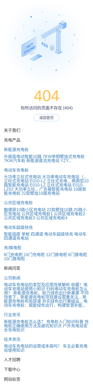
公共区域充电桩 (18, 203)
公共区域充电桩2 (69, 214)
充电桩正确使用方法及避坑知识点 (46, 324)
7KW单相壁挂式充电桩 (64, 156)
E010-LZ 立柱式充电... (50, 181)
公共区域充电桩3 (19, 218)
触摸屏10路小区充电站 (25, 210)
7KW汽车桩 (14, 160)
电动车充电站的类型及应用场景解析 (37, 285)
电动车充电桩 (16, 170)
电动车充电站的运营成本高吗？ (33, 346)
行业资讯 (12, 315)
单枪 (25, 234)
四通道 (37, 234)
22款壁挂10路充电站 (40, 193)
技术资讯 (12, 339)
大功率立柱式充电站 (22, 177)
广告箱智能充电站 (55, 189)
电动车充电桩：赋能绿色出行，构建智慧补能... (46, 303)
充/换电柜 (12, 248)
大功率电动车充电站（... (64, 177)
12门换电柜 (56, 254)
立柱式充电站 (16, 181)
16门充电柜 (34, 254)
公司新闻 (12, 278)
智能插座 (12, 234)
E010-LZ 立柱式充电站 (51, 185)
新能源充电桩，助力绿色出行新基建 (46, 293)
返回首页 (46, 118)
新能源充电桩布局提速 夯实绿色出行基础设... (45, 299)
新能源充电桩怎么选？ (24, 322)
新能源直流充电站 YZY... (48, 160)
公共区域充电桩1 (37, 214)
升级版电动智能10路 (23, 156)
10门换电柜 (14, 259)
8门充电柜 (13, 254)
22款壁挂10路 (60, 210)
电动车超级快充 (18, 227)
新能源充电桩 (16, 149)
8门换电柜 (77, 254)
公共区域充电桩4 (51, 218)
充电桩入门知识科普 (64, 322)
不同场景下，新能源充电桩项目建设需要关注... (46, 295)
